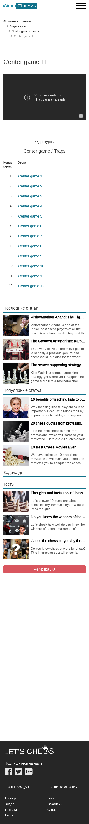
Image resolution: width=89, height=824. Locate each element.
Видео (9, 804)
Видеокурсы (17, 26)
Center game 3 (30, 196)
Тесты (9, 815)
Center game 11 (31, 276)
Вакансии (54, 804)
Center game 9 (30, 256)
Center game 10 (31, 266)
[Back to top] (82, 814)
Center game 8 (30, 246)
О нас (52, 809)
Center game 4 (30, 206)
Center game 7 (30, 236)
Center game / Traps (25, 31)
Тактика (11, 809)
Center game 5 (30, 216)
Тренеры (11, 798)
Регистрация (44, 569)
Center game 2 (30, 186)
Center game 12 (31, 286)
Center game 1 (30, 176)
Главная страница (19, 21)
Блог (51, 798)
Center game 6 (30, 226)
